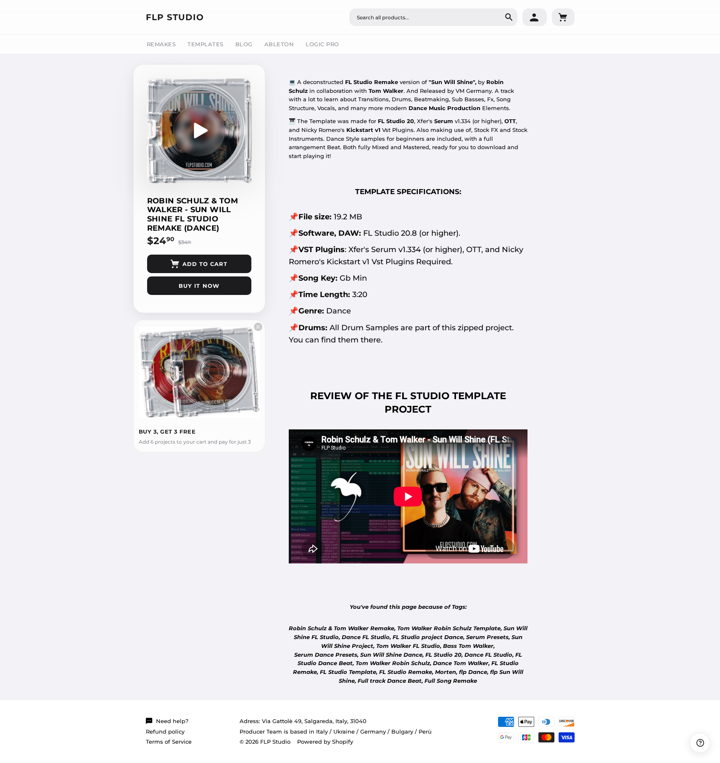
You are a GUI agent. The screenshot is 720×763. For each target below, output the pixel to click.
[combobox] (433, 17)
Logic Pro (322, 44)
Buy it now (199, 285)
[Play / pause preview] (199, 131)
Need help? (172, 721)
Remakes (161, 44)
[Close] (258, 327)
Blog (244, 44)
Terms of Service (169, 741)
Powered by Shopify (325, 741)
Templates (205, 44)
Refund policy (165, 731)
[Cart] (563, 17)
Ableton (279, 44)
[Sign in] (534, 17)
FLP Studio (175, 17)
